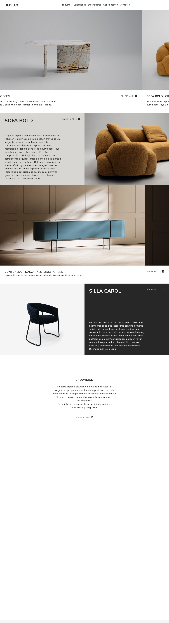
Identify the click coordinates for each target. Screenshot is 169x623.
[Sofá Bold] (84, 49)
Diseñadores (94, 4)
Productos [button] (66, 4)
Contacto (125, 4)
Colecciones (80, 4)
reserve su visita (83, 417)
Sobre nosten (110, 4)
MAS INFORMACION (69, 119)
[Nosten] (12, 5)
